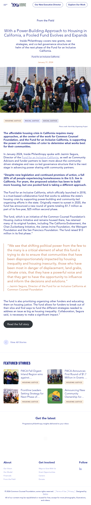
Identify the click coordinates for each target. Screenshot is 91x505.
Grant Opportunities (47, 472)
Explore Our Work (76, 4)
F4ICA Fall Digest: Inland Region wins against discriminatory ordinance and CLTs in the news (32, 374)
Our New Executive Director (48, 4)
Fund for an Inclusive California (45, 56)
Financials (7, 476)
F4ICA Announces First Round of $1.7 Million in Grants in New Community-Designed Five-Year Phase (76, 374)
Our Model (8, 472)
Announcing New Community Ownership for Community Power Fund (75, 393)
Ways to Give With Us (47, 468)
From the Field (45, 20)
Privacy (71, 491)
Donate (42, 479)
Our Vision (8, 468)
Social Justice (50, 121)
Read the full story (18, 324)
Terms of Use (61, 491)
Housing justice (13, 121)
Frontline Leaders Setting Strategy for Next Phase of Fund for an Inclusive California (32, 393)
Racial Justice (32, 121)
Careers (42, 476)
